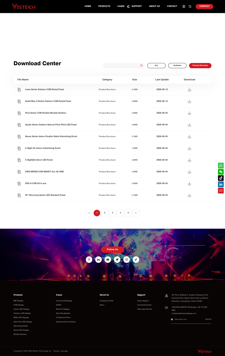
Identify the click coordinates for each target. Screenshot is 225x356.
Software (177, 66)
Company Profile (106, 301)
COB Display (19, 305)
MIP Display (18, 301)
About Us (154, 6)
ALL (156, 66)
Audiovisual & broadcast (66, 322)
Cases (120, 6)
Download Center (144, 305)
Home (88, 6)
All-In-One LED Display (23, 322)
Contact (204, 6)
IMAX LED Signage (21, 318)
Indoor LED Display (21, 309)
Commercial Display (64, 301)
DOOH (58, 305)
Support (137, 6)
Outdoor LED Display (22, 313)
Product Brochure (200, 66)
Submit (208, 319)
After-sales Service (144, 309)
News (102, 305)
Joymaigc (64, 351)
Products (104, 6)
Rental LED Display (21, 330)
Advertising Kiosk (21, 326)
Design (56, 351)
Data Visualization (63, 313)
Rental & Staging (62, 309)
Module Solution (20, 334)
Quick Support (143, 301)
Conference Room (63, 318)
